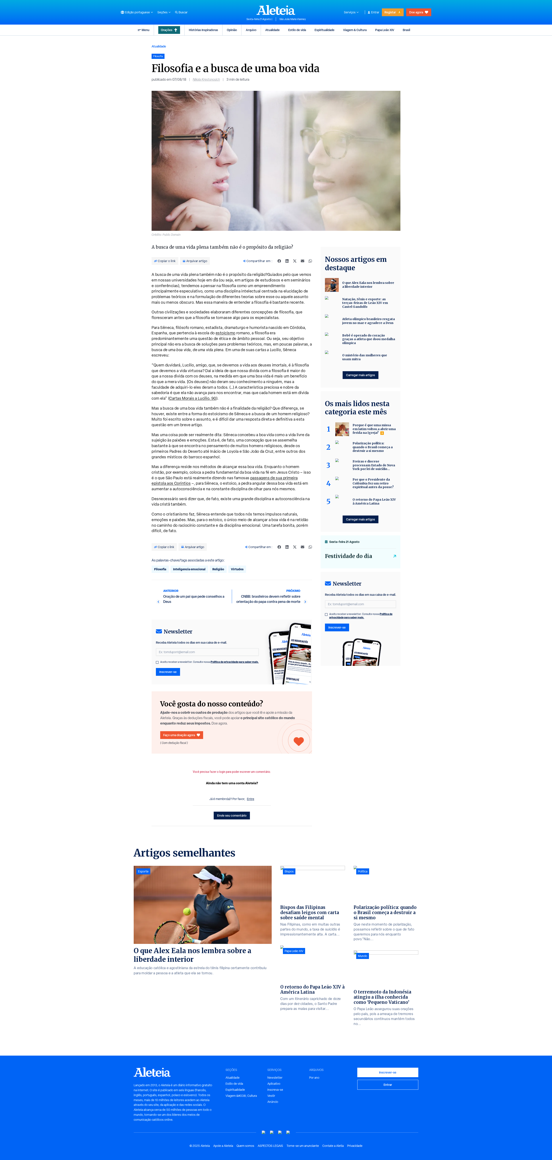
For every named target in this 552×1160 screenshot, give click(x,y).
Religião (218, 569)
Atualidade (272, 30)
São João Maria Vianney (292, 19)
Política (362, 871)
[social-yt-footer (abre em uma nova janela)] (264, 1132)
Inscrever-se (168, 672)
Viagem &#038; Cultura (241, 1096)
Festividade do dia (348, 556)
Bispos (289, 871)
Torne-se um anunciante (303, 1146)
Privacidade (354, 1146)
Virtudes (237, 569)
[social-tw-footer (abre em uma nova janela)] (280, 1132)
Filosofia (160, 569)
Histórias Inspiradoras (203, 30)
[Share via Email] (302, 261)
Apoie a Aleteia (223, 1146)
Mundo (362, 956)
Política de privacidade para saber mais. (235, 662)
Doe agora (416, 12)
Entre (250, 799)
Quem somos (245, 1146)
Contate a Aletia (333, 1146)
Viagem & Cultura (355, 30)
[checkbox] (157, 662)
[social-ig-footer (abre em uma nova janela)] (288, 1132)
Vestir (271, 1096)
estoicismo (225, 332)
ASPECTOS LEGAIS (270, 1146)
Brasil (406, 30)
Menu (145, 30)
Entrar (375, 12)
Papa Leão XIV (384, 30)
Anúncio (272, 1102)
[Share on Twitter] (294, 261)
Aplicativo (273, 1084)
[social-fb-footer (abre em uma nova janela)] (272, 1132)
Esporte (143, 871)
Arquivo (251, 30)
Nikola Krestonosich (206, 79)
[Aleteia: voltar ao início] (276, 9)
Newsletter (274, 1078)
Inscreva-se (275, 1090)
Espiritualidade (324, 30)
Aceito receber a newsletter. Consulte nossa (209, 662)
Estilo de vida (297, 30)
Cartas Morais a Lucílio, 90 (192, 398)
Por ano (314, 1078)
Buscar (183, 12)
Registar (390, 12)
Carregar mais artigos (360, 375)
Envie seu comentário (231, 815)
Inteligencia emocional (189, 569)
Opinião (232, 30)
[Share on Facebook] (279, 261)
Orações (166, 30)
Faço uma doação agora (179, 735)
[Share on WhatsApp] (310, 261)
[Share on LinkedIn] (287, 261)
